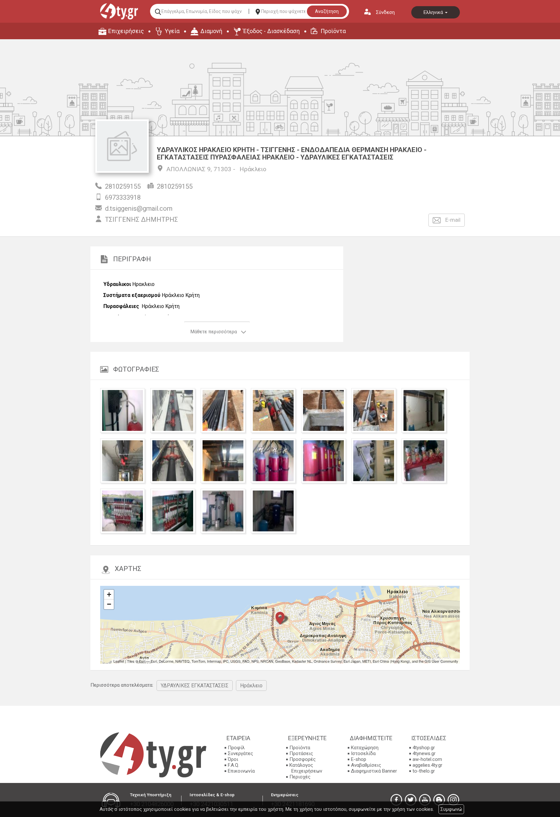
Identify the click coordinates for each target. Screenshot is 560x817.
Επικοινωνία (241, 771)
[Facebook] (396, 800)
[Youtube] (425, 800)
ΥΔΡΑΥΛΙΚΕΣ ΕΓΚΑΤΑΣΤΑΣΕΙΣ (194, 685)
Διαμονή (211, 31)
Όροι (233, 759)
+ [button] (109, 594)
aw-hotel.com (427, 759)
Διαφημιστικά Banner (374, 771)
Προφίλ (236, 748)
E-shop (358, 759)
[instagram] (453, 800)
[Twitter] (410, 800)
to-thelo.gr (424, 771)
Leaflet (118, 661)
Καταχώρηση (365, 748)
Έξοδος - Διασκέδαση (271, 31)
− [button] (109, 604)
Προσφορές (302, 759)
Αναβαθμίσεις (366, 765)
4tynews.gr (424, 753)
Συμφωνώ (451, 809)
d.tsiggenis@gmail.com (138, 208)
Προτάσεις (301, 753)
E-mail (452, 220)
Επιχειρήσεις (126, 31)
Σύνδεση (385, 12)
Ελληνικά (434, 12)
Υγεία (172, 31)
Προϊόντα (333, 31)
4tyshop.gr (424, 748)
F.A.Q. (233, 765)
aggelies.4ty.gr (427, 765)
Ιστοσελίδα (363, 753)
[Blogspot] (439, 800)
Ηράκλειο (252, 169)
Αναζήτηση (327, 11)
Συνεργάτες (240, 753)
